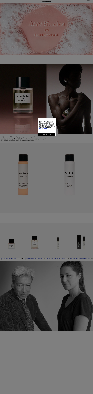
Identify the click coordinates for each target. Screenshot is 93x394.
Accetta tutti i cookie (47, 134)
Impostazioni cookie (46, 131)
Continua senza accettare (43, 128)
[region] (47, 127)
